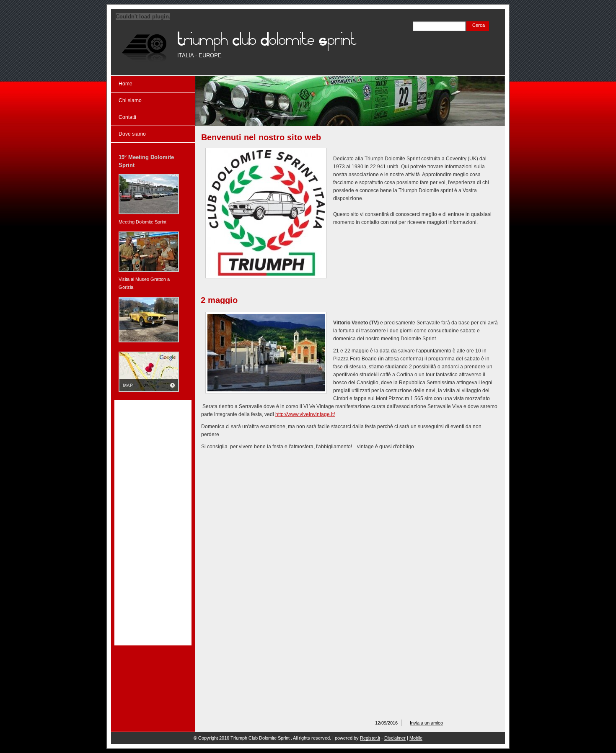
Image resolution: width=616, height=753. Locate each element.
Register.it (370, 737)
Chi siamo (130, 100)
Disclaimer (395, 737)
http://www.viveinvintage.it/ (305, 414)
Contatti (127, 117)
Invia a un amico (426, 722)
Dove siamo (132, 134)
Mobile (415, 737)
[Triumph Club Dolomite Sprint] (144, 47)
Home (125, 84)
